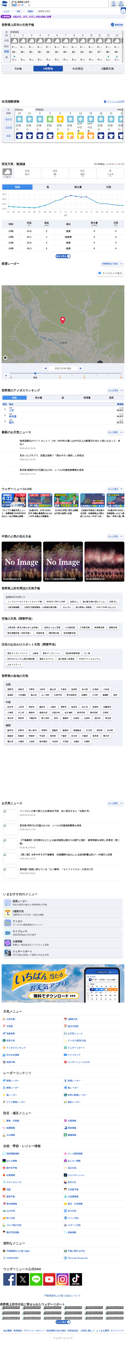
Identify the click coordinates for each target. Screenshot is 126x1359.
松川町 (110, 730)
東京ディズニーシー (52, 653)
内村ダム (113, 602)
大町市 (42, 689)
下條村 (64, 736)
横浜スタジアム (47, 659)
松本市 (10, 707)
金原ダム (74, 602)
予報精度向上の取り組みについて (62, 1295)
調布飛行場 (54, 633)
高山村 (34, 695)
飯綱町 (106, 695)
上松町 (32, 741)
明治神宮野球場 (73, 653)
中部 (18, 11)
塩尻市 (74, 707)
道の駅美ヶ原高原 (84, 607)
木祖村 (55, 741)
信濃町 (84, 695)
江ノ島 (87, 653)
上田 (11, 410)
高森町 (10, 736)
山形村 (87, 718)
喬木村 (106, 736)
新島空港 (113, 627)
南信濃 (12, 416)
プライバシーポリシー (34, 1330)
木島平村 (58, 695)
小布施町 (22, 695)
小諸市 (53, 707)
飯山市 (53, 689)
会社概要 (7, 1330)
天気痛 (8, 127)
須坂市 (21, 689)
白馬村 (96, 689)
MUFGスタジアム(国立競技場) (21, 659)
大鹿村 (21, 741)
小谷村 (106, 689)
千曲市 (64, 689)
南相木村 (43, 712)
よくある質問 (102, 1330)
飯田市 (10, 730)
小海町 (10, 712)
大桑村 (76, 741)
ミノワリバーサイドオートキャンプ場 (24, 602)
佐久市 (85, 707)
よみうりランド (14, 664)
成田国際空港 (69, 633)
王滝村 (66, 741)
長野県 (30, 11)
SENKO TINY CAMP (55, 602)
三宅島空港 (85, 627)
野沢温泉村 (72, 695)
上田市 (21, 707)
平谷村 (42, 736)
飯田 (11, 422)
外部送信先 (72, 1330)
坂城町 (10, 695)
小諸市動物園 (13, 607)
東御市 (96, 707)
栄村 (115, 695)
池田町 (74, 689)
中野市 (32, 689)
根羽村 (53, 736)
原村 (56, 718)
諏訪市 (42, 707)
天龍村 (85, 736)
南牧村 (32, 712)
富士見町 (45, 718)
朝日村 (98, 718)
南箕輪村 (77, 730)
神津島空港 (99, 627)
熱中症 (8, 119)
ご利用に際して (87, 1330)
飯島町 (66, 730)
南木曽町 (43, 741)
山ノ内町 (45, 695)
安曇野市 (107, 707)
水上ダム (67, 607)
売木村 (74, 736)
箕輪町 (55, 730)
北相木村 (56, 712)
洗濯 (8, 136)
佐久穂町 (69, 712)
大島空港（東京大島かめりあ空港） (23, 627)
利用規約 (17, 1330)
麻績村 (66, 718)
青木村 (10, 718)
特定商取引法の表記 (56, 1330)
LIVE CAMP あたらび (106, 607)
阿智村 (32, 736)
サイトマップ (117, 1330)
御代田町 (94, 712)
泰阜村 (96, 736)
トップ (6, 11)
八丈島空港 (70, 627)
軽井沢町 (81, 712)
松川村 (85, 689)
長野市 (10, 689)
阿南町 (21, 736)
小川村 (95, 695)
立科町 (106, 712)
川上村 (21, 712)
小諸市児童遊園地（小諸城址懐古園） (41, 607)
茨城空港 (40, 633)
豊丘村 (10, 741)
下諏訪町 (33, 718)
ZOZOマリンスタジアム (90, 659)
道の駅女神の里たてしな (94, 602)
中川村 (89, 730)
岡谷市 (32, 707)
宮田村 (100, 730)
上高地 (35, 653)
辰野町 (44, 730)
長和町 (21, 718)
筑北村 (108, 718)
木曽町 (87, 741)
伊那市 (21, 730)
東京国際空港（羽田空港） (19, 633)
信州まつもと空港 (52, 627)
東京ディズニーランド (17, 653)
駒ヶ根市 (33, 730)
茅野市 (64, 707)
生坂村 (76, 718)
